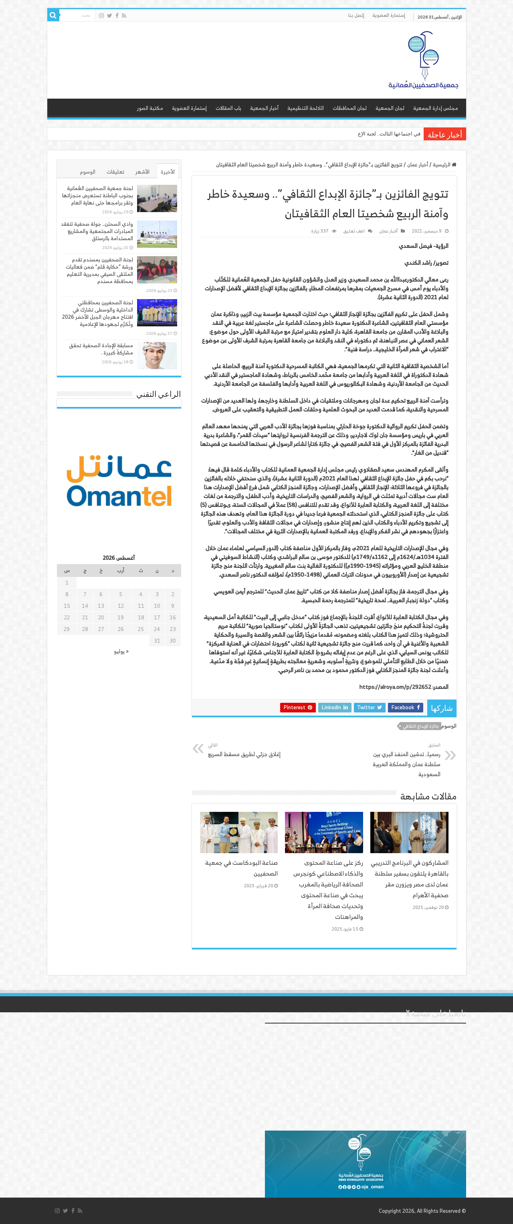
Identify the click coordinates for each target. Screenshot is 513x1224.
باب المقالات (228, 108)
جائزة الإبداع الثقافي (420, 726)
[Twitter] (109, 15)
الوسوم (87, 171)
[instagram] (101, 15)
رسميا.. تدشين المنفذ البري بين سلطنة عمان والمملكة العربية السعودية (406, 760)
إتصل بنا (356, 15)
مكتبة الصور (150, 108)
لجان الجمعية (390, 108)
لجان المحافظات (350, 108)
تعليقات (115, 171)
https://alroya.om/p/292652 (395, 687)
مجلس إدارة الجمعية (435, 108)
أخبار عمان (417, 164)
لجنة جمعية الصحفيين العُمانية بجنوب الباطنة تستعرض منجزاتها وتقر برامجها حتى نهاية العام (97, 195)
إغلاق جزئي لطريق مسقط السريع (244, 750)
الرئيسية (442, 164)
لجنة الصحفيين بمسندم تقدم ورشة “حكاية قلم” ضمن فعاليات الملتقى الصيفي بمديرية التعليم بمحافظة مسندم (99, 270)
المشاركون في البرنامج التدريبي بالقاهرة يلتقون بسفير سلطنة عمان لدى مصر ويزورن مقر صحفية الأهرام (409, 878)
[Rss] (124, 15)
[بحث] (53, 15)
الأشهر (142, 171)
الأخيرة (168, 171)
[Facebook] (117, 15)
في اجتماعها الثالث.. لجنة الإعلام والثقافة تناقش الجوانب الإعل (353, 134)
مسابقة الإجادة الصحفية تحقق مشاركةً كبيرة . (101, 349)
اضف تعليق (354, 231)
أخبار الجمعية (264, 108)
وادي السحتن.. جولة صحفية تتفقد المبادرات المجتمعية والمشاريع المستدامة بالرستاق (97, 231)
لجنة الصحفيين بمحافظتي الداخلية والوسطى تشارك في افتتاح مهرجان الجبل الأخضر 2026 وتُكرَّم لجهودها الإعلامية (97, 313)
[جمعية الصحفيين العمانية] (423, 58)
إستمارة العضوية (388, 15)
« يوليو (121, 651)
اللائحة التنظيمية (305, 108)
